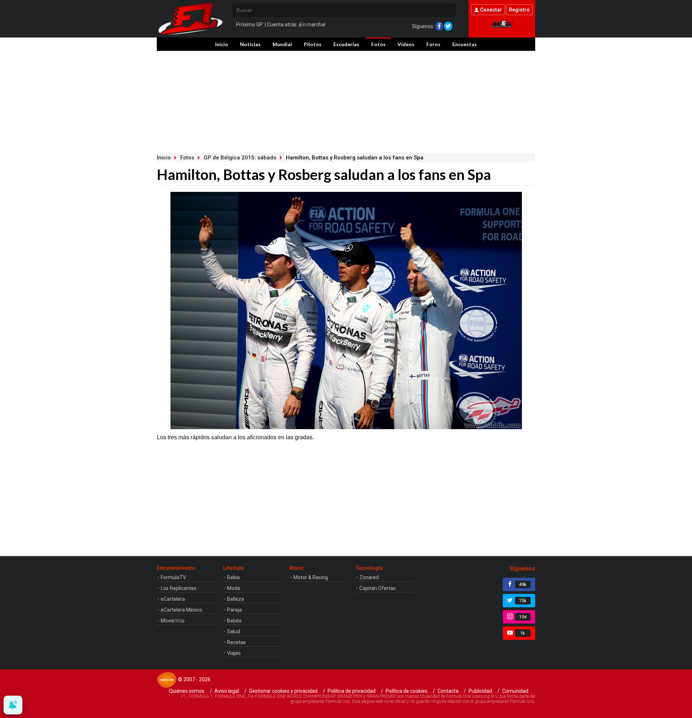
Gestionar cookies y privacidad (283, 691)
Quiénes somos (186, 691)
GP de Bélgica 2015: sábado (240, 157)
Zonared (369, 577)
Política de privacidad (352, 691)
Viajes (234, 653)
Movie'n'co (173, 621)
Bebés (234, 621)
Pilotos (312, 44)
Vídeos (406, 44)
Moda (233, 588)
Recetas (236, 642)
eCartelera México (181, 610)
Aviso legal (226, 691)
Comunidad (515, 691)
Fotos (378, 44)
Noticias (250, 44)
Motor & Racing (310, 577)
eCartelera (173, 599)
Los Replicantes (178, 588)
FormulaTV (173, 577)
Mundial (282, 44)
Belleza (235, 599)
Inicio (221, 44)
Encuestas (464, 44)
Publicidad (480, 691)
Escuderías (346, 44)
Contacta (448, 691)
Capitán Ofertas (377, 588)
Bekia (233, 577)
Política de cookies (406, 691)
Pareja (234, 610)
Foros (433, 44)
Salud (233, 631)
